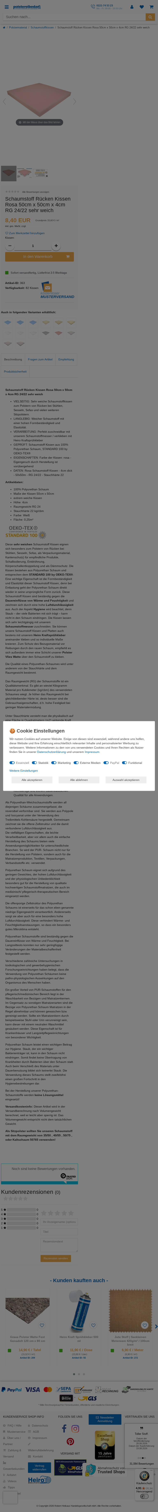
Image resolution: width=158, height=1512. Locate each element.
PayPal (114, 762)
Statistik (43, 762)
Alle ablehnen (79, 779)
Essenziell (22, 762)
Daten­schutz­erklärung (51, 752)
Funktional (135, 762)
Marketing (64, 762)
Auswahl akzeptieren (126, 779)
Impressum (92, 752)
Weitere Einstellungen (23, 770)
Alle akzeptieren (32, 779)
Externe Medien (90, 762)
